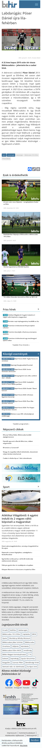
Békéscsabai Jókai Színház (12, 642)
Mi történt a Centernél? (11, 448)
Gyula (4, 638)
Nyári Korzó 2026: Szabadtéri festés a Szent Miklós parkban (18, 383)
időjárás (15, 646)
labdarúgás (19, 155)
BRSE (34, 634)
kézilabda (25, 646)
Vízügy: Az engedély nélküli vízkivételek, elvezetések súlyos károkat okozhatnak (20, 453)
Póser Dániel (6, 158)
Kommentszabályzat (27, 733)
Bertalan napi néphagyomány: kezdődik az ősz (23, 321)
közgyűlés (6, 662)
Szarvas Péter (17, 662)
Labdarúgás (10, 155)
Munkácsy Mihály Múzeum (19, 638)
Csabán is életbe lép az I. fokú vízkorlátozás (17, 458)
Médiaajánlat (31, 735)
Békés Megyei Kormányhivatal (14, 654)
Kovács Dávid (36, 58)
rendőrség (28, 650)
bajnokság (15, 658)
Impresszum (12, 733)
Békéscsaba (29, 642)
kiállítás (13, 630)
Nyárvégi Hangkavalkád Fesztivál (22, 365)
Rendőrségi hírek (32, 662)
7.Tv (29, 654)
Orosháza (6, 646)
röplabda (26, 634)
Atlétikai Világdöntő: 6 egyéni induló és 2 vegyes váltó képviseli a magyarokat (19, 316)
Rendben (35, 740)
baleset (5, 658)
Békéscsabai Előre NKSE (11, 650)
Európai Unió (32, 666)
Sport (4, 155)
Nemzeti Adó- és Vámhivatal (13, 666)
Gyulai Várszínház (28, 658)
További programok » (21, 424)
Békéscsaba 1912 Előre (31, 155)
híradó (5, 630)
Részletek (23, 745)
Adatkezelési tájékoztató (14, 735)
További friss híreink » (21, 345)
